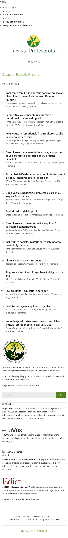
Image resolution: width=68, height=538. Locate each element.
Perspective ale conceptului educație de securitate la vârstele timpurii (29, 116)
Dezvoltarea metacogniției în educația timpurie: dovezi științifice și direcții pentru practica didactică (34, 156)
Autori (6, 18)
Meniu (35, 62)
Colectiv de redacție (13, 14)
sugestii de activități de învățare (32, 411)
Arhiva (6, 11)
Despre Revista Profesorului (18, 25)
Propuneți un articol (13, 21)
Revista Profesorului (34, 530)
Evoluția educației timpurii (21, 211)
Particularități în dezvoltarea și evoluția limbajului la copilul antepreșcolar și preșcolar (35, 176)
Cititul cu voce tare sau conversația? (27, 260)
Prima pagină (10, 7)
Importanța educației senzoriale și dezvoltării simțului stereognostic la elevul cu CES (33, 322)
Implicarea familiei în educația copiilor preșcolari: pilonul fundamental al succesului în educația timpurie (35, 96)
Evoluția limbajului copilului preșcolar (28, 306)
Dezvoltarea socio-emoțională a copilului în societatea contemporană (31, 224)
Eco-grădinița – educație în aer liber (27, 291)
